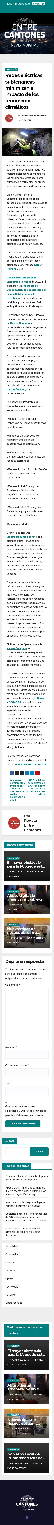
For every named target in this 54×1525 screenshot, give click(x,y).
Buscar (10, 1141)
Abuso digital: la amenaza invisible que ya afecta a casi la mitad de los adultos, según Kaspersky (25, 1191)
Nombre (11, 1047)
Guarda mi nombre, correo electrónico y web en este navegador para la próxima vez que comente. (26, 1111)
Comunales (11, 1254)
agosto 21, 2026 (19, 1429)
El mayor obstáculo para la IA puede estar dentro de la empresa (26, 866)
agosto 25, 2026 (20, 1360)
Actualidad (11, 1246)
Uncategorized (13, 1302)
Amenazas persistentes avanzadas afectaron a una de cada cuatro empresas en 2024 (17, 790)
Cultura (9, 1262)
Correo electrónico (17, 1065)
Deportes (10, 1270)
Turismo (10, 1294)
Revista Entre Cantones (33, 115)
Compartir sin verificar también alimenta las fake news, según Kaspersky (23, 1232)
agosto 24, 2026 (20, 1394)
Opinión (9, 1278)
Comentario (13, 984)
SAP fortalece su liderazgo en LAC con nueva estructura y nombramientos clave (36, 787)
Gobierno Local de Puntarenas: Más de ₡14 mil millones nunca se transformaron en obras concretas (26, 1217)
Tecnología (11, 69)
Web (7, 1083)
